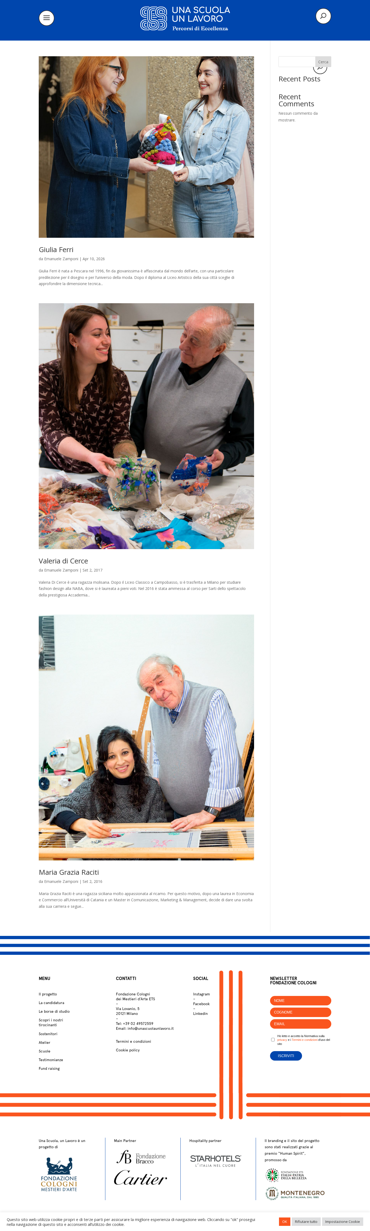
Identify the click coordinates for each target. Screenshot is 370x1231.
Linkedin (200, 1013)
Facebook (201, 1004)
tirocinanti (48, 1025)
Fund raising (49, 1068)
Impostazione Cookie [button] (342, 1221)
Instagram (201, 994)
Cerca (323, 61)
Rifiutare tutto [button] (306, 1221)
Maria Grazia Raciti (69, 872)
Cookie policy (127, 1050)
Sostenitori (48, 1034)
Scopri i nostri (51, 1020)
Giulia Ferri (56, 249)
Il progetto (48, 994)
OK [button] (284, 1221)
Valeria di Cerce (63, 561)
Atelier (44, 1042)
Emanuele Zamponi (61, 258)
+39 (138, 1023)
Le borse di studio (54, 1011)
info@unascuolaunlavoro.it (151, 1028)
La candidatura (51, 1003)
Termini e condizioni (133, 1041)
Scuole (44, 1051)
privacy (282, 1039)
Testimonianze (51, 1060)
